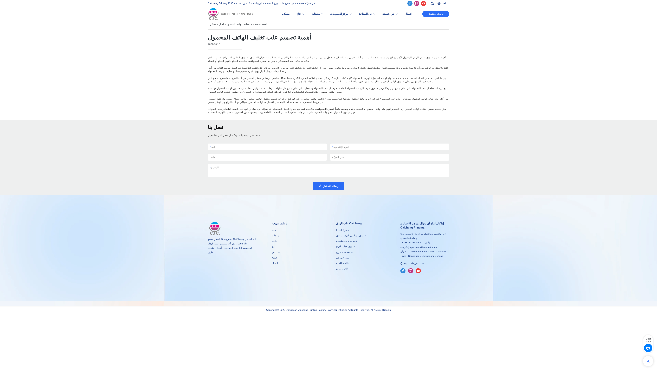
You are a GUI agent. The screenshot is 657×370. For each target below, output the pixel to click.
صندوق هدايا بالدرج (345, 246)
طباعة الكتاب (342, 263)
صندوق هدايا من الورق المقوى (351, 235)
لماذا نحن (276, 252)
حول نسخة (388, 13)
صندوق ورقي (343, 257)
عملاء (274, 257)
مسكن (286, 13)
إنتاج (299, 13)
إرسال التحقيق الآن (328, 185)
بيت (274, 230)
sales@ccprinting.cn (426, 247)
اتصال (408, 13)
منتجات (316, 13)
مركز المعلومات (339, 13)
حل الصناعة (365, 13)
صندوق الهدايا (343, 230)
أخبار (221, 24)
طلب (274, 241)
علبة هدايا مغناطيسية (346, 241)
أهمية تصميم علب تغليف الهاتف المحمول (247, 24)
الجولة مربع (342, 268)
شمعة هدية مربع (344, 252)
